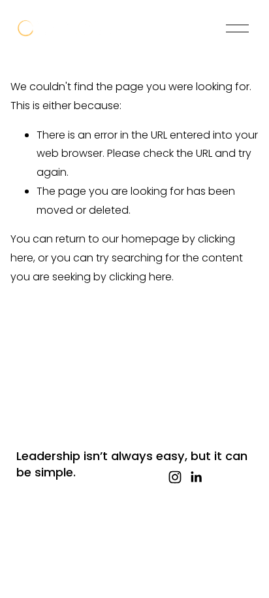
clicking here (140, 276)
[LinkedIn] (195, 477)
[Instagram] (175, 477)
